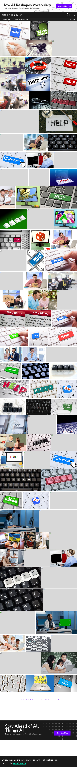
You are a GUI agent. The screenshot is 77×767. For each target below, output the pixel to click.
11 (36, 699)
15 (46, 699)
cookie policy (19, 763)
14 (43, 699)
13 (41, 699)
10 (34, 699)
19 (56, 699)
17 (51, 699)
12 (39, 699)
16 (48, 699)
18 (53, 699)
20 (58, 699)
